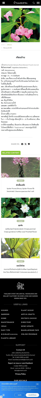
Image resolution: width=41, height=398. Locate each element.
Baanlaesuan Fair (30, 330)
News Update (27, 326)
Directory (26, 322)
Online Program (29, 334)
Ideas (3, 326)
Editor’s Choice (29, 318)
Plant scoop (27, 310)
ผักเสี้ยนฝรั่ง (20, 185)
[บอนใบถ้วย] (20, 248)
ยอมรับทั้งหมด (32, 395)
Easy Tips (5, 330)
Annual (9, 45)
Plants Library (8, 338)
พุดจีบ (20, 225)
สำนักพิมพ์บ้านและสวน (9, 334)
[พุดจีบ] (20, 208)
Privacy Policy (20, 374)
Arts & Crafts (28, 314)
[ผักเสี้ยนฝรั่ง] (20, 167)
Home (3, 45)
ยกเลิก (19, 395)
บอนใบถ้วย (20, 265)
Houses (4, 310)
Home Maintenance (7, 320)
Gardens (5, 314)
